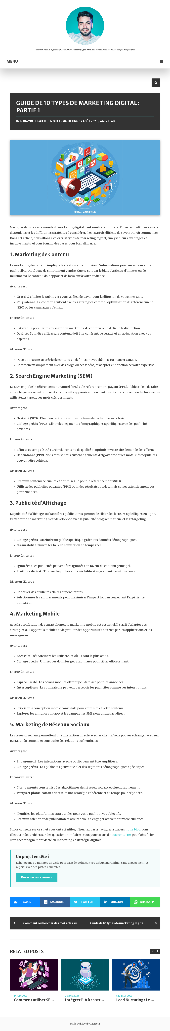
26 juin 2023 (72, 996)
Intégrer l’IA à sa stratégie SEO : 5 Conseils (102, 1000)
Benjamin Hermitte (33, 121)
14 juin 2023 (20, 996)
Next (157, 951)
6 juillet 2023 (124, 996)
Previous (152, 951)
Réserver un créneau (36, 877)
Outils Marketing (65, 121)
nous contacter (120, 835)
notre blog (133, 829)
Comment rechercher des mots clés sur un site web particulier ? (67, 923)
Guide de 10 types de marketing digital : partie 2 (123, 923)
